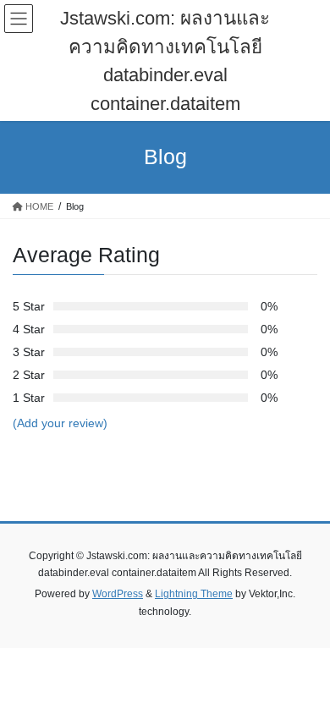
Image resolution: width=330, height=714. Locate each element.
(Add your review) (60, 423)
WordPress (117, 594)
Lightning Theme (194, 594)
